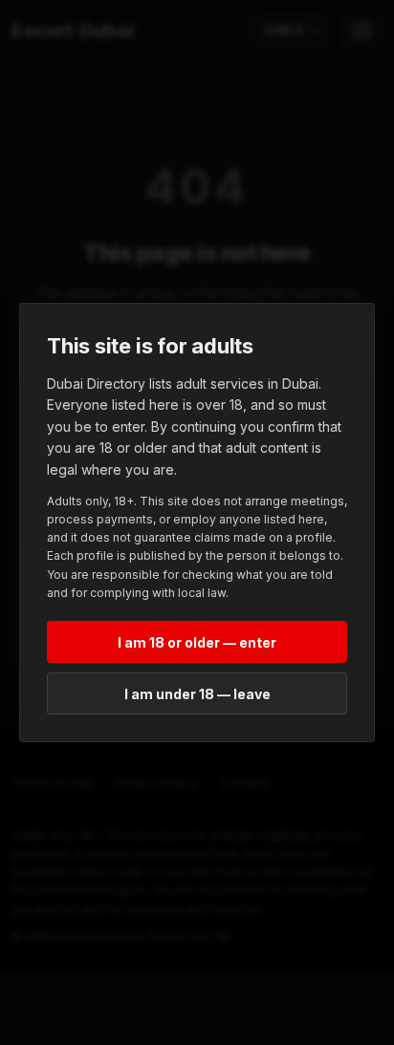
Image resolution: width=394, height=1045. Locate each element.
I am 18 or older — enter (197, 642)
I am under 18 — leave (197, 694)
